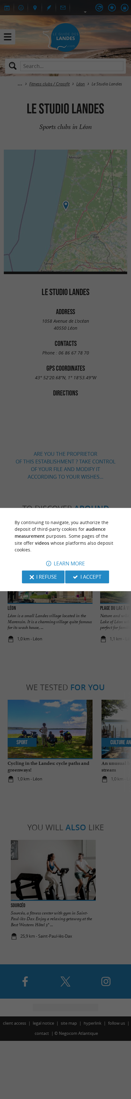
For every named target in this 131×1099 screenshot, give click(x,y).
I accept (90, 576)
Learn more (69, 563)
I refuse (46, 576)
